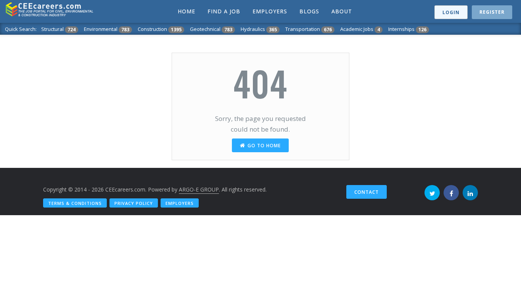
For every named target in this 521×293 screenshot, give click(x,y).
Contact (366, 192)
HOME (186, 11)
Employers (180, 203)
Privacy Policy (133, 203)
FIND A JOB (223, 11)
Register (492, 12)
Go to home (264, 145)
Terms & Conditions (75, 203)
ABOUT (341, 11)
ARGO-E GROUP (199, 189)
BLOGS (309, 11)
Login (451, 12)
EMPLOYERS (269, 11)
